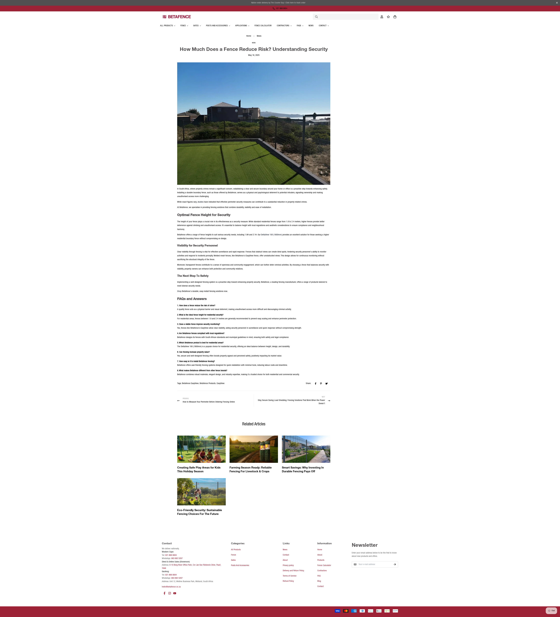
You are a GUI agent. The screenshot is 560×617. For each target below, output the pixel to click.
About (285, 560)
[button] (394, 16)
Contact (323, 26)
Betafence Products (208, 383)
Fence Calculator (263, 26)
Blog (319, 581)
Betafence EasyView (190, 383)
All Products (236, 550)
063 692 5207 (177, 558)
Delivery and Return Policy (293, 571)
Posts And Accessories (217, 26)
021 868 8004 (171, 555)
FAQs (299, 26)
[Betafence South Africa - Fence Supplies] (177, 16)
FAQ (319, 576)
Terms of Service (289, 576)
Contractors (322, 571)
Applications (241, 26)
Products (320, 560)
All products (166, 26)
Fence (183, 26)
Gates (196, 26)
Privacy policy (288, 565)
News (311, 26)
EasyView (220, 383)
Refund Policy (288, 581)
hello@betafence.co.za (171, 587)
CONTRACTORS (283, 26)
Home (248, 36)
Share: (308, 383)
